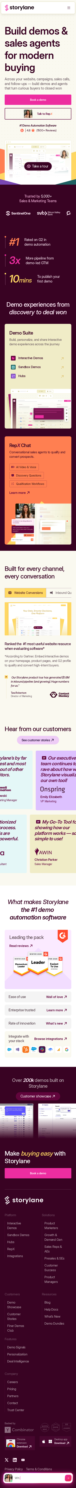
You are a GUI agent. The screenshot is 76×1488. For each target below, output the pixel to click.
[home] (19, 8)
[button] (69, 8)
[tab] (25, 592)
